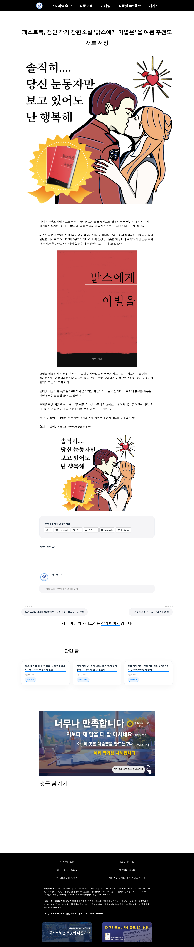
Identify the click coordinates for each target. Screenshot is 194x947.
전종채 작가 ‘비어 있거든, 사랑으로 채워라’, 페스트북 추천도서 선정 (45, 668)
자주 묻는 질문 (67, 861)
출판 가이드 (83, 679)
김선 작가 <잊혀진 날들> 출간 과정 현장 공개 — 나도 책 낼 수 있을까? (97, 668)
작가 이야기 (110, 623)
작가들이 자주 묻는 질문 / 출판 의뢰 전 (150, 612)
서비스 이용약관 (117, 878)
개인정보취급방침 (136, 878)
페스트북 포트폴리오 (67, 870)
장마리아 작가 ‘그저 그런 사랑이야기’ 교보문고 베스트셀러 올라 (148, 668)
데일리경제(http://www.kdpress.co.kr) (69, 426)
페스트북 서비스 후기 (67, 878)
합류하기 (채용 (126, 870)
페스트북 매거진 (127, 861)
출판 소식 (30, 679)
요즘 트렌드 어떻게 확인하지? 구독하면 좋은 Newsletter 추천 (54, 612)
